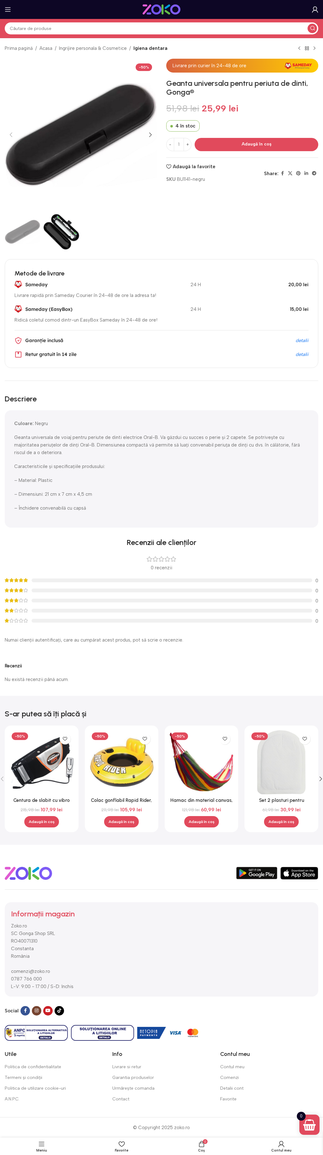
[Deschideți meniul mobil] (8, 9)
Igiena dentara (150, 48)
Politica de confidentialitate (33, 1066)
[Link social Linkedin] (306, 173)
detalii (302, 340)
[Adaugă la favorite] (65, 738)
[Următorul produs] (314, 48)
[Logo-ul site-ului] (161, 9)
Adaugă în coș (257, 144)
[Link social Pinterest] (298, 173)
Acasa (45, 48)
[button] (11, 134)
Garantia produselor (133, 1077)
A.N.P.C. (12, 1099)
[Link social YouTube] (48, 1011)
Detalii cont (232, 1088)
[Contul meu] (315, 9)
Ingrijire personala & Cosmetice (93, 48)
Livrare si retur (126, 1066)
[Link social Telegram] (314, 173)
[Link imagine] (28, 873)
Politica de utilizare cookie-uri (35, 1088)
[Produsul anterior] (299, 48)
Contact (120, 1099)
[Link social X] (290, 173)
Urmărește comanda (133, 1088)
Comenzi (229, 1077)
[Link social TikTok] (59, 1011)
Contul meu (232, 1066)
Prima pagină (19, 48)
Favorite (228, 1099)
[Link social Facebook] (282, 173)
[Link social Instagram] (36, 1011)
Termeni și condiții (23, 1077)
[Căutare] (312, 28)
